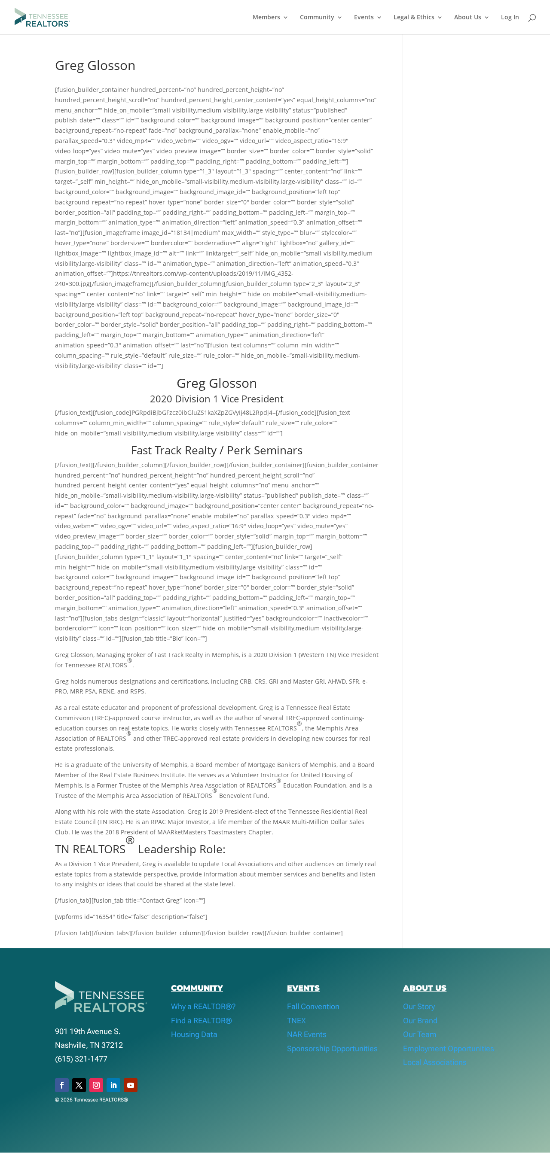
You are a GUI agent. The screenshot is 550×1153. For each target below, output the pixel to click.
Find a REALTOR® (201, 1020)
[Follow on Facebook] (62, 1085)
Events (364, 17)
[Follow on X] (79, 1085)
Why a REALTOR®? (203, 1006)
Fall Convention (313, 1006)
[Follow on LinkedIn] (113, 1085)
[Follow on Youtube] (131, 1085)
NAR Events (307, 1034)
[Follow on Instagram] (96, 1085)
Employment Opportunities (448, 1048)
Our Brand (420, 1020)
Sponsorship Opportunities (332, 1048)
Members (266, 17)
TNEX (296, 1020)
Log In (510, 17)
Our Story (419, 1006)
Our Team (420, 1034)
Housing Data (194, 1034)
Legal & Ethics (414, 17)
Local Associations (435, 1062)
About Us (467, 17)
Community (317, 17)
